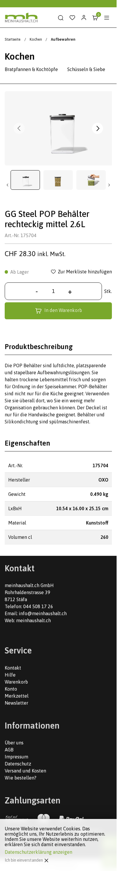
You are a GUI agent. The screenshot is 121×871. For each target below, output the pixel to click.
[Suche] (61, 18)
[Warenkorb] (95, 18)
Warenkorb (16, 681)
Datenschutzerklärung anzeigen (38, 852)
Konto (11, 688)
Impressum (16, 756)
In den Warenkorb (63, 310)
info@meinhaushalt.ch (43, 613)
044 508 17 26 (38, 606)
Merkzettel (16, 695)
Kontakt (13, 667)
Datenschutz (18, 763)
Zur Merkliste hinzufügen (85, 272)
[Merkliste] (72, 18)
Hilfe (10, 674)
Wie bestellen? (20, 777)
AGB (9, 749)
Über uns (14, 742)
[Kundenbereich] (83, 18)
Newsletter (16, 703)
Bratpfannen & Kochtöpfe (31, 69)
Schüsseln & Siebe (86, 69)
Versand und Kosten (25, 770)
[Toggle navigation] (106, 18)
